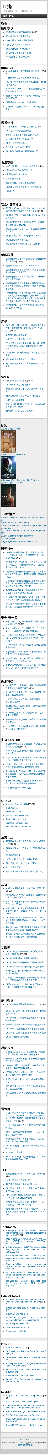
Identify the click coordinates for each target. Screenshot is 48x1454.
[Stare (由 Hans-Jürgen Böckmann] (17, 536)
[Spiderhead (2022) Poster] (13, 454)
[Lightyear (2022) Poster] (8, 478)
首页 (5, 16)
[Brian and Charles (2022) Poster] (8, 452)
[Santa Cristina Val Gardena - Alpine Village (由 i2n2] (24, 520)
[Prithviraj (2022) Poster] (12, 483)
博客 (21, 1439)
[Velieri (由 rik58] (9, 539)
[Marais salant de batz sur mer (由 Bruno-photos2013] (24, 533)
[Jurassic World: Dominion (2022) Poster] (20, 480)
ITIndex (21, 1443)
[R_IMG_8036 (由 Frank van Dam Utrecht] (20, 541)
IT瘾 (7, 6)
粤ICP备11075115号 (26, 1445)
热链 (11, 16)
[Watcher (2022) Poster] (8, 506)
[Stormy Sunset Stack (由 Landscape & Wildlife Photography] (24, 528)
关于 (27, 1439)
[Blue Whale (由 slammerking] (15, 523)
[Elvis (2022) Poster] (10, 429)
